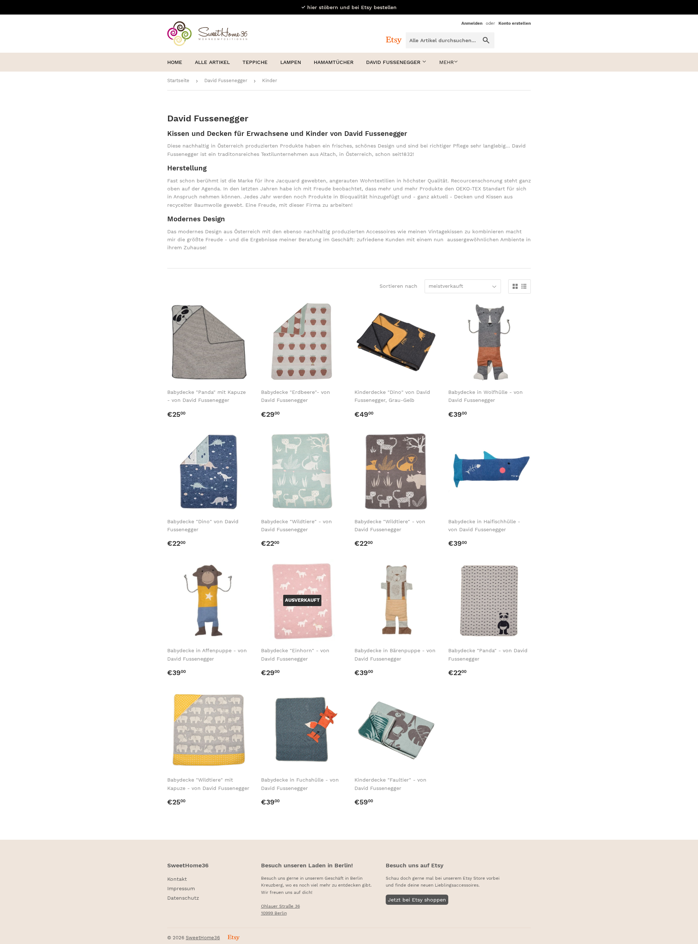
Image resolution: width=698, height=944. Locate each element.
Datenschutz (183, 898)
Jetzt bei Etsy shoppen (417, 900)
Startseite (178, 80)
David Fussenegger (394, 62)
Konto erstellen (514, 23)
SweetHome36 (203, 937)
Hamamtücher (333, 62)
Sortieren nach (398, 286)
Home (174, 62)
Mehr (446, 62)
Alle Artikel (212, 62)
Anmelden (471, 23)
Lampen (290, 62)
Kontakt (177, 879)
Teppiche (255, 62)
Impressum (181, 888)
